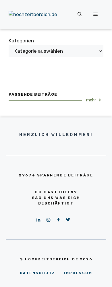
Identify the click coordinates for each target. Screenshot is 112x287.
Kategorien (21, 41)
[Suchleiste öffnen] (80, 14)
